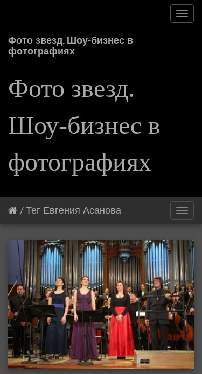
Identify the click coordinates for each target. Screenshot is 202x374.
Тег (33, 210)
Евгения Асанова (82, 210)
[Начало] (12, 210)
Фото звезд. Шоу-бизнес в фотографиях (70, 44)
